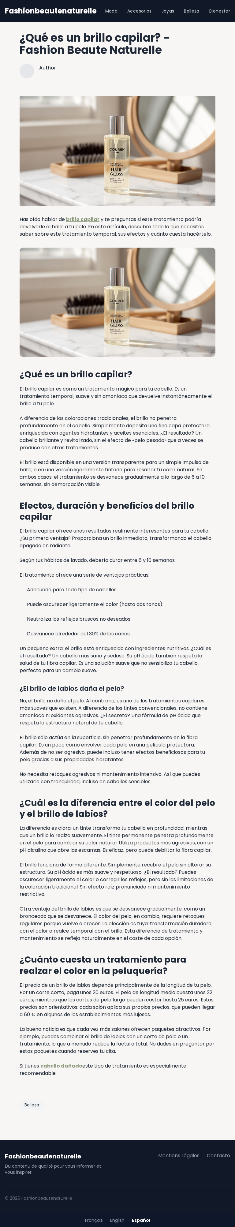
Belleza (191, 11)
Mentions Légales (179, 1155)
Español (141, 1220)
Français (94, 1220)
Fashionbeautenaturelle (51, 11)
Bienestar (219, 11)
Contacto (218, 1155)
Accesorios (139, 11)
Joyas (168, 11)
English (117, 1220)
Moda (111, 11)
